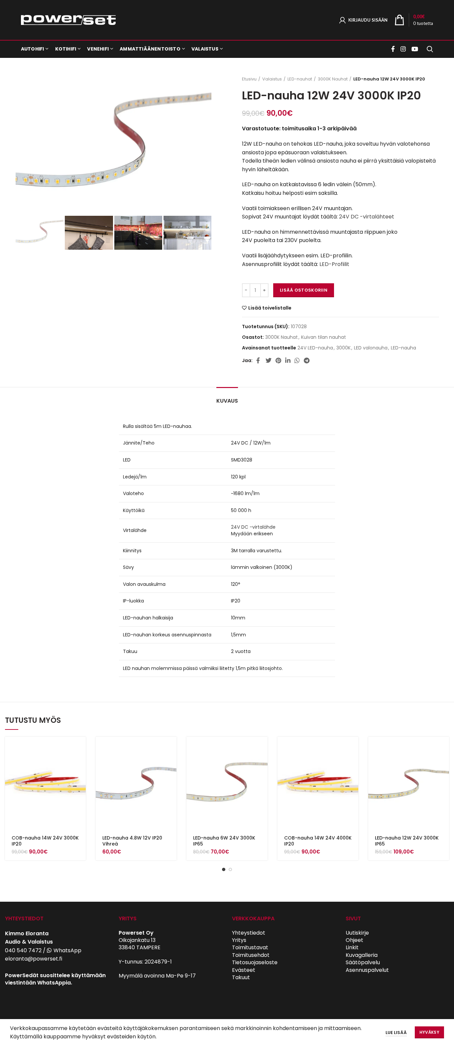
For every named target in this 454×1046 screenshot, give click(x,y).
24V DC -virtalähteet (366, 216)
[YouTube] (414, 49)
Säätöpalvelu (363, 962)
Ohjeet (354, 940)
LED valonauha (371, 348)
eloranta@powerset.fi (33, 959)
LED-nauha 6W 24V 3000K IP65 (224, 841)
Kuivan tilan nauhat (323, 337)
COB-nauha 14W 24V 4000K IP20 (318, 841)
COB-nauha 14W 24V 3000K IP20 (45, 841)
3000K (343, 348)
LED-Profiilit (334, 264)
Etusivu (249, 79)
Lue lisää (396, 1032)
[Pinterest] (278, 360)
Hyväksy (429, 1032)
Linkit (352, 947)
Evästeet (243, 970)
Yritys (239, 940)
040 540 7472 (23, 950)
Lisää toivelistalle (269, 308)
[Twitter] (269, 360)
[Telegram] (306, 360)
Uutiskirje (357, 933)
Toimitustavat (250, 947)
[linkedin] (287, 360)
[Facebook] (393, 49)
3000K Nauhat (333, 79)
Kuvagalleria (362, 955)
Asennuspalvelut (367, 970)
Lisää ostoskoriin (303, 290)
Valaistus (272, 79)
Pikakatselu (80, 762)
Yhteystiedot (248, 933)
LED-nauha (403, 348)
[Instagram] (403, 49)
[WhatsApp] (297, 360)
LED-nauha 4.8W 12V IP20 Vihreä (132, 841)
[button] (80, 747)
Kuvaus (227, 401)
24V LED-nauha (315, 348)
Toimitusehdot (251, 955)
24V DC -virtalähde (253, 527)
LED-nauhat (299, 79)
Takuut (241, 977)
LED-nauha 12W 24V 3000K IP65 (407, 841)
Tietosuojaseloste (255, 962)
